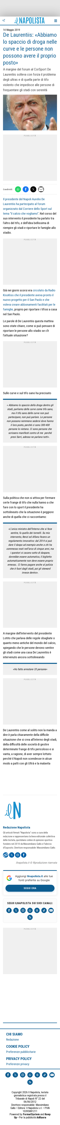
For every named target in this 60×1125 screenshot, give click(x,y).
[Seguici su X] (16, 910)
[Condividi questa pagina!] (3, 20)
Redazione (12, 1039)
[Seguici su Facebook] (9, 910)
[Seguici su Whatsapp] (30, 910)
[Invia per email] (41, 189)
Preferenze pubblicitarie (21, 1052)
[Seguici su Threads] (37, 910)
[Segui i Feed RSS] (30, 917)
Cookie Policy (18, 1046)
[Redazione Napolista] (13, 810)
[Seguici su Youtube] (51, 910)
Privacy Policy (19, 1058)
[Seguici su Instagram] (23, 910)
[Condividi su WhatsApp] (18, 189)
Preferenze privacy (17, 1064)
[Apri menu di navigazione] (55, 21)
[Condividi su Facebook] (26, 189)
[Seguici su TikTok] (44, 910)
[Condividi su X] (33, 189)
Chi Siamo (14, 1034)
